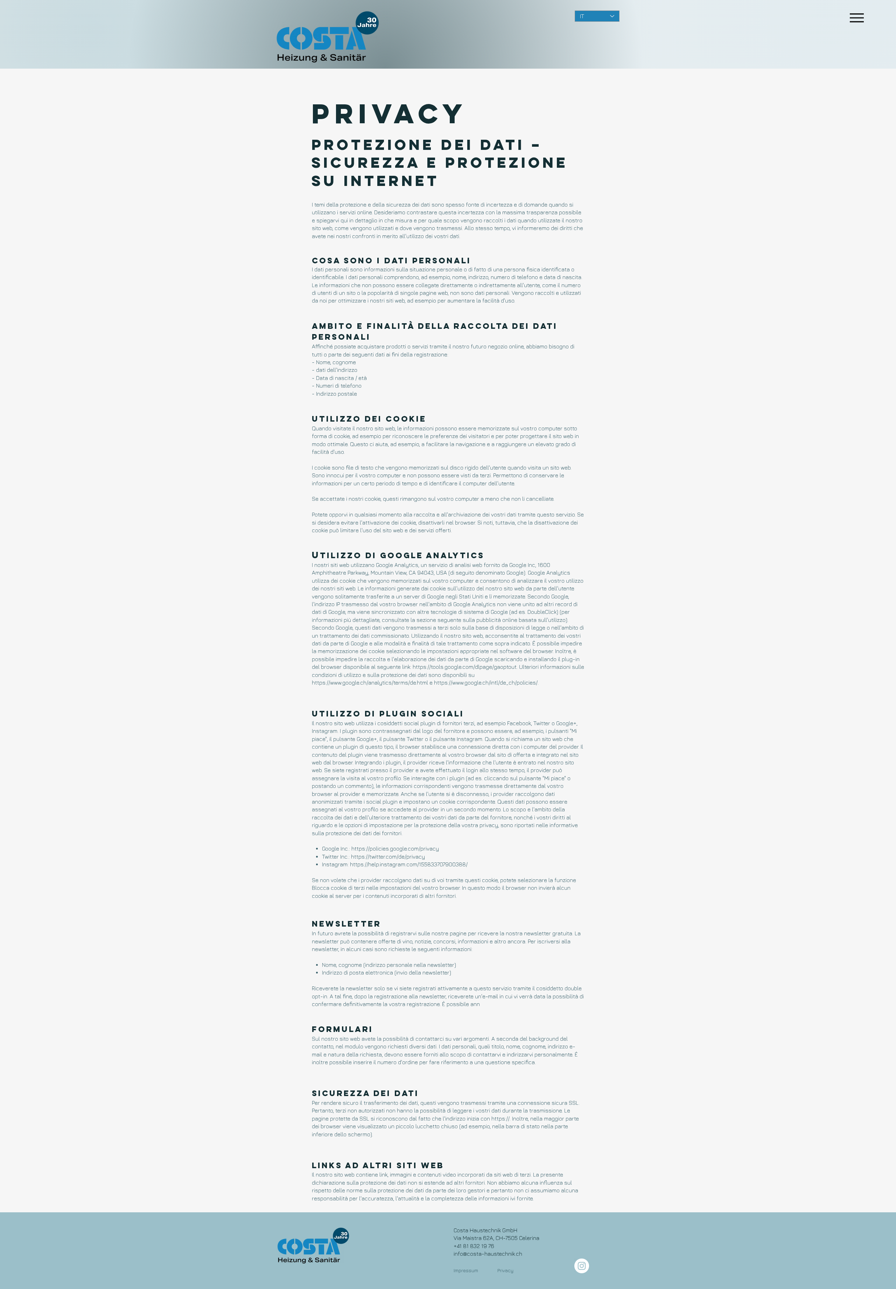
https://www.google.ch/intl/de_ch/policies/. (486, 682)
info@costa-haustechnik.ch (488, 1253)
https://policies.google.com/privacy (395, 848)
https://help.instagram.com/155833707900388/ (409, 864)
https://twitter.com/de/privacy (388, 856)
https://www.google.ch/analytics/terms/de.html (370, 682)
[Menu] (856, 17)
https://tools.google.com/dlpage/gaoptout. (465, 667)
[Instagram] (581, 1266)
